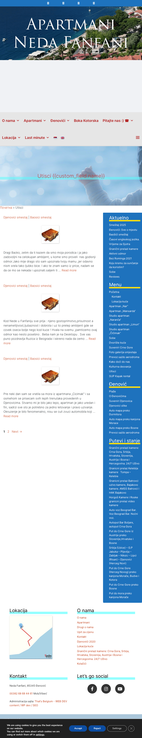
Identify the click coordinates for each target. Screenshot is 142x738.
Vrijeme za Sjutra (119, 244)
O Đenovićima (117, 396)
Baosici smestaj (40, 217)
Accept (78, 728)
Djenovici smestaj (15, 217)
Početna (114, 292)
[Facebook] (92, 689)
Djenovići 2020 (86, 641)
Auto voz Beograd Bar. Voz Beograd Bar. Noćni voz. (123, 513)
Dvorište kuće (117, 342)
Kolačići (81, 663)
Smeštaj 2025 (117, 225)
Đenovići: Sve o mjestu (123, 229)
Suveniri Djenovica (120, 401)
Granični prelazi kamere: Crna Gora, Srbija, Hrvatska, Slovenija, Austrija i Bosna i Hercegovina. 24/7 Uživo (124, 455)
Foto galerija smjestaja (122, 352)
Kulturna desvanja (120, 366)
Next (17, 431)
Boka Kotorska (86, 120)
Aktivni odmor (117, 253)
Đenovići (58, 120)
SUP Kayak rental (119, 376)
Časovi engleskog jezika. (124, 239)
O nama (8, 120)
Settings (117, 728)
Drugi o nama (85, 627)
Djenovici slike (118, 405)
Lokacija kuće (120, 301)
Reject (97, 728)
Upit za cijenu (85, 632)
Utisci (112, 371)
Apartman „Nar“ (118, 306)
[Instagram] (106, 689)
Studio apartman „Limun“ (124, 324)
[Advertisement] (71, 86)
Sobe (112, 271)
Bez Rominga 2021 (120, 258)
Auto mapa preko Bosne (123, 428)
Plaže (112, 391)
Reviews (114, 276)
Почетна (6, 207)
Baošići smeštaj (118, 234)
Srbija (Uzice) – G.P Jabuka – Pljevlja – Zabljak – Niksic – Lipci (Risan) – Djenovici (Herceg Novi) (122, 555)
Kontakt (116, 296)
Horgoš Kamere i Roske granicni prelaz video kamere (123, 501)
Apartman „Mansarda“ (122, 311)
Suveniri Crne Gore (121, 347)
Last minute (35, 137)
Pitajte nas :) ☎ (116, 120)
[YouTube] (120, 689)
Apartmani (33, 120)
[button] (137, 137)
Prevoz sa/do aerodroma (124, 357)
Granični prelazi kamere (123, 249)
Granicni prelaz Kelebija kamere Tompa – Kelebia (123, 472)
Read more (69, 270)
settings (40, 734)
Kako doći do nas (119, 361)
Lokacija (9, 137)
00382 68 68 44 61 (21, 693)
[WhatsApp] (63, 3)
